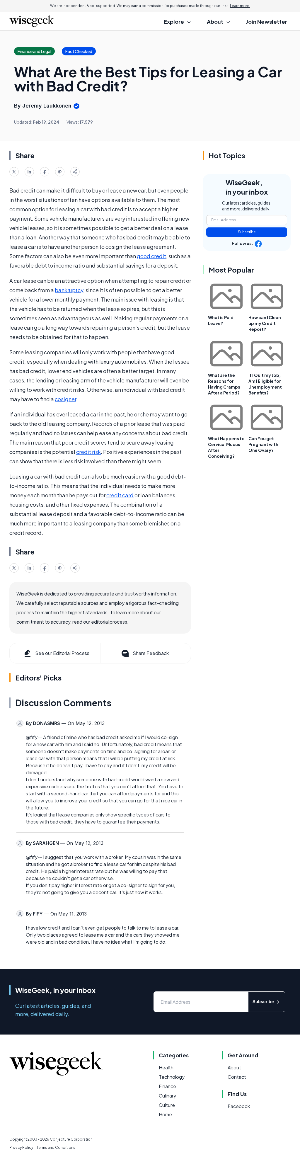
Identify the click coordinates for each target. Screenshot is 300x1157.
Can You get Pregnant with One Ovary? (263, 444)
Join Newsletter (266, 21)
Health (166, 1067)
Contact (237, 1077)
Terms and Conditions (56, 1147)
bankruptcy (69, 290)
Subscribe (247, 232)
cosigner (65, 399)
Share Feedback (151, 653)
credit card (120, 495)
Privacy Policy (21, 1147)
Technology (172, 1077)
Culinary (167, 1096)
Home (165, 1114)
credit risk (88, 451)
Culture (167, 1105)
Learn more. (240, 6)
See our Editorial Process (62, 653)
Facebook (239, 1106)
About (234, 1067)
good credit (151, 256)
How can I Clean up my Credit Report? (264, 323)
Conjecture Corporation (71, 1139)
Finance (167, 1086)
